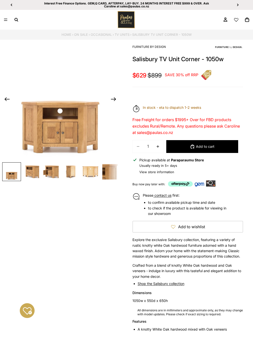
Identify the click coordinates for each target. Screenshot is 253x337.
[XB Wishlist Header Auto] (236, 19)
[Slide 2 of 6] (31, 172)
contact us (162, 195)
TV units (122, 35)
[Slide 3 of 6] (51, 172)
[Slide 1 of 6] (12, 172)
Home (66, 35)
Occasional (101, 35)
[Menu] (5, 19)
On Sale (81, 35)
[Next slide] (115, 99)
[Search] (16, 19)
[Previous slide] (5, 99)
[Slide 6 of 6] (110, 172)
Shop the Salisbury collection (161, 283)
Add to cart (205, 146)
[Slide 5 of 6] (90, 172)
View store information (156, 172)
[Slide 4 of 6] (71, 172)
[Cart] (247, 19)
